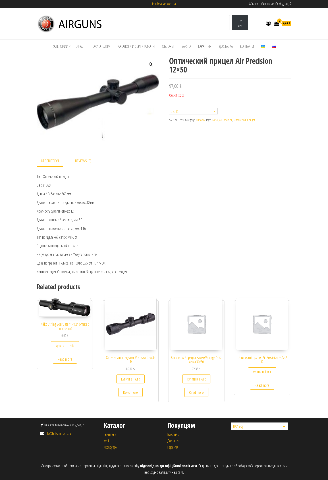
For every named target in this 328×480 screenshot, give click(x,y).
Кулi (106, 440)
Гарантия (205, 46)
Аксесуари (110, 447)
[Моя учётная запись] (268, 23)
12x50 (215, 120)
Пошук (240, 22)
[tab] (53, 161)
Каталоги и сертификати (136, 46)
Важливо (173, 434)
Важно (186, 46)
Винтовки (200, 120)
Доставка (226, 46)
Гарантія (173, 447)
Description (50, 160)
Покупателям (100, 46)
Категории (60, 46)
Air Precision (226, 120)
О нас (79, 46)
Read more (65, 359)
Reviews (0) (83, 160)
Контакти (247, 46)
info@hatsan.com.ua (164, 3)
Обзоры (168, 46)
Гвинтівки (110, 434)
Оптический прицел (244, 120)
